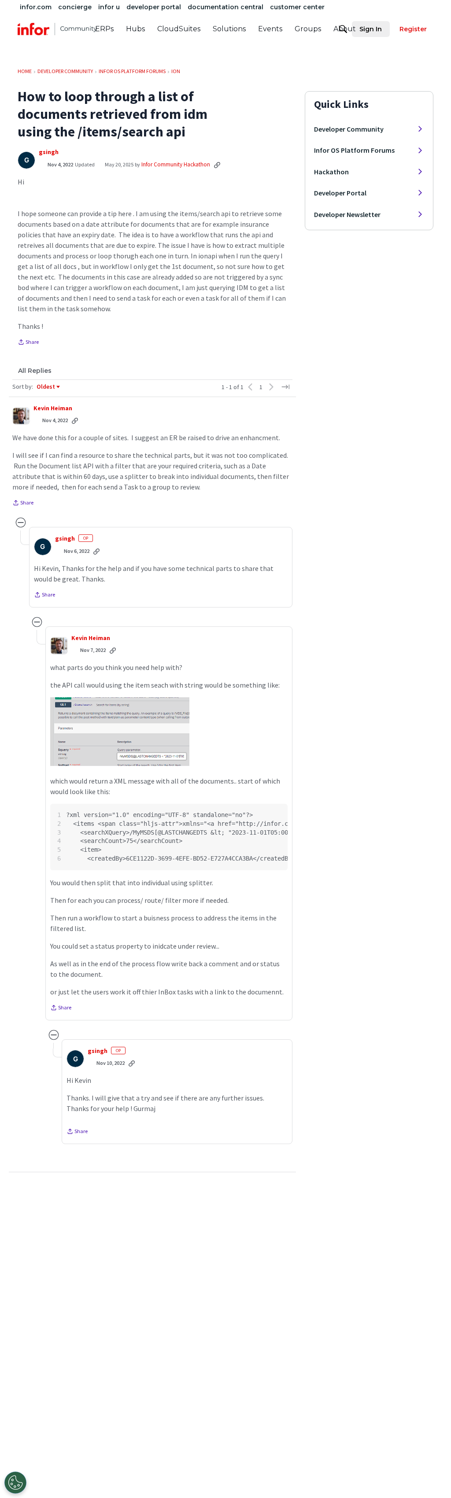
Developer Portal (340, 192)
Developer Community (349, 129)
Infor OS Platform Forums (354, 150)
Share (28, 343)
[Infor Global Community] (57, 29)
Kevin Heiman (52, 408)
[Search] (343, 29)
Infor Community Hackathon (175, 164)
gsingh (49, 152)
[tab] (34, 370)
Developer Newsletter (347, 214)
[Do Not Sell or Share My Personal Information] (15, 1483)
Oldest (46, 387)
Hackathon (331, 171)
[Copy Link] (217, 165)
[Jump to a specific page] (285, 387)
